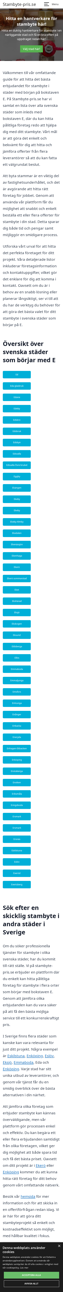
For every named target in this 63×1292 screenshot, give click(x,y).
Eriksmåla (17, 793)
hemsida (28, 1196)
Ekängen (16, 487)
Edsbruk (17, 431)
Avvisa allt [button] (31, 1283)
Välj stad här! (31, 49)
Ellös (17, 657)
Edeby (17, 408)
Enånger (16, 714)
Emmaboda (17, 669)
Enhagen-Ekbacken (17, 748)
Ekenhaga (17, 555)
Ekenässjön (17, 544)
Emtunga (17, 703)
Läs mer (24, 1267)
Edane (17, 397)
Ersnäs (16, 839)
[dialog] (31, 1267)
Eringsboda (17, 805)
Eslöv (16, 861)
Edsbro (16, 419)
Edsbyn (17, 442)
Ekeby (17, 499)
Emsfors (17, 691)
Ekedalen (17, 533)
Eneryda (17, 737)
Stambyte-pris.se (19, 4)
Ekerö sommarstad (17, 578)
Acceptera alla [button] (31, 1275)
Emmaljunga (16, 680)
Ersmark (17, 816)
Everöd (16, 873)
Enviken (17, 782)
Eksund (17, 635)
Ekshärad (17, 601)
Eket (17, 589)
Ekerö (17, 567)
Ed (17, 374)
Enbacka (16, 725)
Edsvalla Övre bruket (16, 465)
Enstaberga (17, 771)
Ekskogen (17, 623)
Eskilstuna (17, 850)
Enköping (17, 759)
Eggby (17, 476)
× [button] (59, 1246)
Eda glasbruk (17, 385)
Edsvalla (17, 453)
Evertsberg (16, 884)
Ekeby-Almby (16, 521)
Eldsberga (17, 646)
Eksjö (17, 612)
